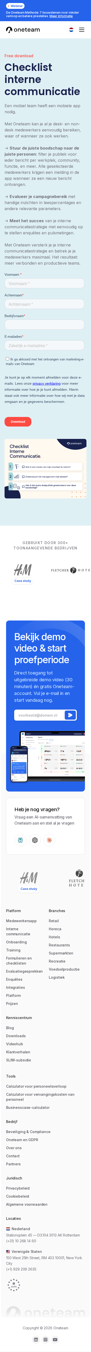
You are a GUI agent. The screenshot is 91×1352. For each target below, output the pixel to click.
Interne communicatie (18, 931)
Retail (54, 921)
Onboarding (16, 942)
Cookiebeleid (17, 1196)
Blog (10, 1028)
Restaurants (59, 945)
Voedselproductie (64, 969)
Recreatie (57, 961)
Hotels (54, 937)
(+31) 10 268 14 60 (21, 1241)
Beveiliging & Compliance (28, 1132)
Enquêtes (14, 979)
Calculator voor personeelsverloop (36, 1086)
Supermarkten (61, 953)
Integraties (15, 987)
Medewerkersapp (21, 921)
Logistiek (57, 977)
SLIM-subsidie (18, 1060)
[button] (71, 29)
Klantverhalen (18, 1052)
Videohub (14, 1044)
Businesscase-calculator (28, 1107)
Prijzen (12, 1003)
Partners (13, 1164)
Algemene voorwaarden (27, 1204)
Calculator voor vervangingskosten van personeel (40, 1097)
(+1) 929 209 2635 (21, 1269)
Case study (22, 581)
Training (13, 950)
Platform (13, 995)
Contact (13, 1156)
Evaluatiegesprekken (24, 971)
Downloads (16, 1036)
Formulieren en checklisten (19, 960)
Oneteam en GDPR (22, 1140)
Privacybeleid (18, 1188)
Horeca (55, 929)
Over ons (14, 1148)
